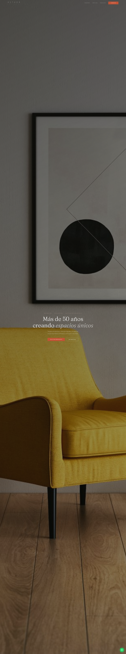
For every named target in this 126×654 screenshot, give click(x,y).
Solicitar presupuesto (56, 339)
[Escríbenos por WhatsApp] (122, 650)
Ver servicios (72, 339)
